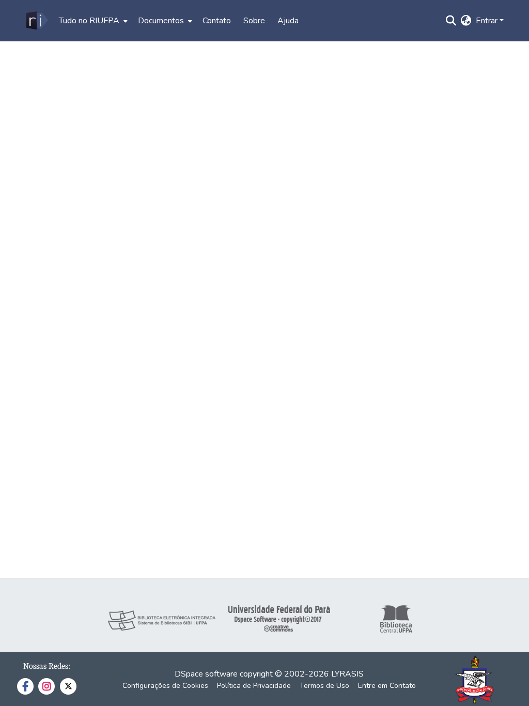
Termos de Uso (324, 685)
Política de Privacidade (254, 685)
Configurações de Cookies (165, 685)
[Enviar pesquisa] (451, 20)
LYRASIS (347, 674)
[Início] (36, 20)
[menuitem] (92, 20)
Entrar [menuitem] (486, 20)
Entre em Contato (387, 685)
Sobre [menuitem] (254, 20)
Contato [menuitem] (217, 20)
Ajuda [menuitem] (288, 20)
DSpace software (206, 674)
